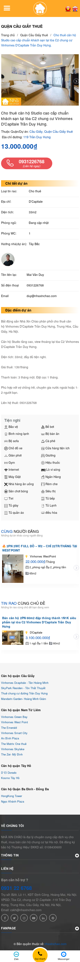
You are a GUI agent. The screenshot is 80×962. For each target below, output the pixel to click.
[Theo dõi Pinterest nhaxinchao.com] (53, 918)
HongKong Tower (11, 796)
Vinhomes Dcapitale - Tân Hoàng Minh (24, 683)
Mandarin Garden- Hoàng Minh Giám (23, 699)
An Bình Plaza (10, 738)
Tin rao (23, 603)
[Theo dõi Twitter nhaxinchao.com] (14, 918)
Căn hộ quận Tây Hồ (16, 766)
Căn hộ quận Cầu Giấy (18, 676)
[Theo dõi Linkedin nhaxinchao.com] (43, 918)
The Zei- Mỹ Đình (12, 755)
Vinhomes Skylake (12, 749)
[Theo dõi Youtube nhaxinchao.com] (33, 918)
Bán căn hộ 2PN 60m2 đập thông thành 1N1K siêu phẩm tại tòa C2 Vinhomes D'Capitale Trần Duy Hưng (39, 622)
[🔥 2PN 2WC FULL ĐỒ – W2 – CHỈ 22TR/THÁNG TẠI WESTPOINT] (12, 568)
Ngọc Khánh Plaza (12, 801)
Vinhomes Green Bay (14, 717)
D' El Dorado (8, 773)
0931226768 (35, 285)
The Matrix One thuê (13, 744)
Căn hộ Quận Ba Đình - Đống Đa (25, 789)
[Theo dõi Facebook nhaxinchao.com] (5, 918)
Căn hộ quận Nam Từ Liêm (21, 710)
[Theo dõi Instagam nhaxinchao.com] (24, 918)
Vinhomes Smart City (14, 733)
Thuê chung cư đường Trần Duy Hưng (24, 693)
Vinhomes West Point (14, 722)
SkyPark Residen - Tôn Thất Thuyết (23, 688)
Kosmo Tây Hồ (10, 778)
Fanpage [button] (8, 928)
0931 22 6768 (16, 887)
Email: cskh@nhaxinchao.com (21, 910)
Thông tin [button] (10, 855)
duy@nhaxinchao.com (42, 296)
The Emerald (9, 728)
